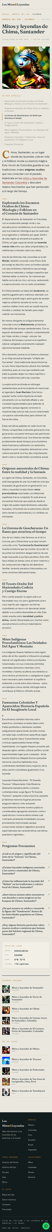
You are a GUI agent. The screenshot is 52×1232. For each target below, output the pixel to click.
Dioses (31, 1172)
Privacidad (6, 1209)
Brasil (30, 1144)
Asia (4, 1177)
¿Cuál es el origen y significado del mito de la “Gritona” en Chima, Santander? (21, 856)
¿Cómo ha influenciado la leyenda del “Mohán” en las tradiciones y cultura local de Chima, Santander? (23, 884)
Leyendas (32, 1167)
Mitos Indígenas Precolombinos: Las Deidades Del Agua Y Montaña (26, 131)
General (31, 1177)
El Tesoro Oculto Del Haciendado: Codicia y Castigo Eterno (24, 124)
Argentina (32, 1149)
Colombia (37, 14)
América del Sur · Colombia (18, 19)
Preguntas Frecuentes (14, 144)
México (31, 1125)
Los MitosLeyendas (15, 4)
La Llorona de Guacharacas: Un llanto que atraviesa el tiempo (23, 116)
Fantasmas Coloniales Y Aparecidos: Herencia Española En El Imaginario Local (25, 138)
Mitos (30, 1162)
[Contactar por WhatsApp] (46, 1226)
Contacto (6, 1204)
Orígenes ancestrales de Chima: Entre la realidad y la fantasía (27, 109)
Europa (5, 1172)
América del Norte (10, 1162)
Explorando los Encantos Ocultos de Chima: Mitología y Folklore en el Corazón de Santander (26, 102)
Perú (30, 1135)
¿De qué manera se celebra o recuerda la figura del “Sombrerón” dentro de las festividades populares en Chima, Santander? (23, 913)
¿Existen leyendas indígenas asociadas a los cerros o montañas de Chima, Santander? (23, 870)
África (4, 1182)
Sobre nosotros (9, 1199)
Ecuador (32, 1140)
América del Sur (20, 14)
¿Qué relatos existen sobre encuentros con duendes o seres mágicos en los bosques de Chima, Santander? (23, 897)
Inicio (5, 14)
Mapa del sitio (8, 1194)
